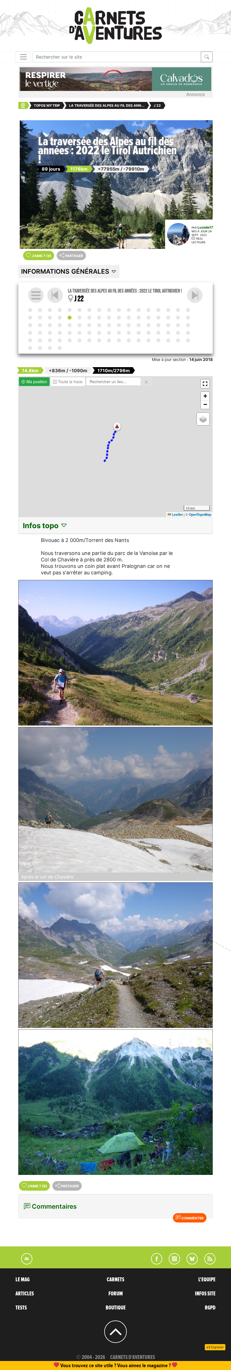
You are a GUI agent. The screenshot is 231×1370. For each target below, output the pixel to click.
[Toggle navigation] (23, 57)
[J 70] (40, 340)
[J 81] (148, 340)
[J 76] (99, 340)
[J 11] (129, 310)
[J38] (60, 325)
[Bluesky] (189, 1263)
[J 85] (188, 340)
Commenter (192, 1218)
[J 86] (30, 348)
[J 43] (109, 325)
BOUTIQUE (116, 1308)
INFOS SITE (205, 1294)
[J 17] (188, 310)
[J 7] (89, 310)
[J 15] (168, 310)
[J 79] (129, 340)
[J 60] (109, 333)
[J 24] (89, 318)
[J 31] (158, 318)
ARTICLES (24, 1294)
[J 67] (178, 333)
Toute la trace (70, 381)
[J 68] (188, 333)
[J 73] (70, 340)
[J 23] (195, 295)
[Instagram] (172, 1263)
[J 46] (139, 325)
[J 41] (89, 325)
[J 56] (70, 333)
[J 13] (148, 310)
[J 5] (70, 310)
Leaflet (177, 514)
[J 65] (158, 333)
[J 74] (79, 340)
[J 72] (60, 340)
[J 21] (60, 318)
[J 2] (40, 310)
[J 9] (109, 310)
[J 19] (40, 318)
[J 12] (139, 310)
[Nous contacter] (23, 1263)
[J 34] (188, 318)
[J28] (129, 318)
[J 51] (188, 325)
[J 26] (109, 318)
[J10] (119, 310)
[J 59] (99, 333)
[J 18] (30, 318)
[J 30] (148, 318)
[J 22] (70, 318)
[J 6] (79, 310)
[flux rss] (207, 1263)
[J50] (178, 325)
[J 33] (178, 318)
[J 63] (139, 333)
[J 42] (99, 325)
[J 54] (50, 333)
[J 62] (129, 333)
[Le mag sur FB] (154, 1263)
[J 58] (89, 333)
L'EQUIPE (207, 1279)
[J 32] (168, 318)
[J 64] (148, 333)
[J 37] (50, 325)
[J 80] (139, 340)
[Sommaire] (36, 295)
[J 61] (119, 333)
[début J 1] (30, 310)
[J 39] (70, 325)
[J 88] (50, 348)
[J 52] (30, 333)
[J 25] (99, 318)
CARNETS (115, 1279)
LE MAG (22, 1279)
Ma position (36, 381)
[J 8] (99, 310)
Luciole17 (205, 227)
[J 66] (168, 333)
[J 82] (158, 340)
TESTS (21, 1308)
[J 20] (50, 318)
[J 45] (129, 325)
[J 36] (40, 325)
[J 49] (168, 325)
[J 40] (79, 325)
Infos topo (41, 525)
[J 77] (109, 340)
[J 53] (40, 333)
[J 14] (158, 310)
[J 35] (30, 325)
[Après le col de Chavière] (115, 800)
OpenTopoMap (200, 514)
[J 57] (79, 333)
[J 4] (60, 310)
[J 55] (60, 333)
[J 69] (30, 340)
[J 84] (178, 340)
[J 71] (50, 340)
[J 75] (89, 340)
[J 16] (178, 310)
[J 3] (50, 310)
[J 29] (139, 318)
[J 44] (119, 325)
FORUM (115, 1294)
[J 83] (168, 340)
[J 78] (119, 340)
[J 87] (40, 348)
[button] (117, 426)
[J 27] (119, 318)
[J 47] (148, 325)
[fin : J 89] (60, 348)
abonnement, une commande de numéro (72, 1365)
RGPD (210, 1308)
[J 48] (158, 325)
